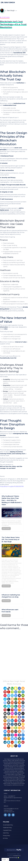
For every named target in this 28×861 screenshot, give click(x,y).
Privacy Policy (6, 835)
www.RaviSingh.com (9, 811)
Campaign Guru (17, 855)
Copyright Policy (7, 830)
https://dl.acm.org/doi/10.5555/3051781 (12, 486)
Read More (6, 528)
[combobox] (5, 859)
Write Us (6, 806)
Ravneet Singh (13, 857)
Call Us (5, 793)
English (4, 859)
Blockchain (5, 17)
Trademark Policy (7, 827)
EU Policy (5, 838)
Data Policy (6, 832)
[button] (25, 2)
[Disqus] (14, 651)
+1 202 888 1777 (11, 796)
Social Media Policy (8, 825)
